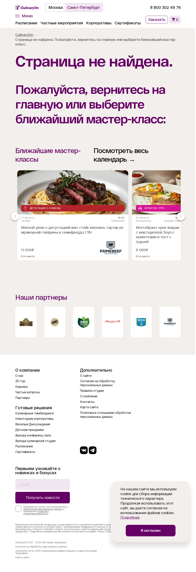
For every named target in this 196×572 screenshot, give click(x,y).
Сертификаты (128, 23)
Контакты (87, 401)
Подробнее (130, 517)
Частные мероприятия (62, 23)
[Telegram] (92, 450)
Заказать (156, 19)
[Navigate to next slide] (181, 216)
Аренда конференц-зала (33, 435)
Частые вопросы (27, 392)
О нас (19, 375)
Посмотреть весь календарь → (121, 155)
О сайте (86, 375)
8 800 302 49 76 (165, 7)
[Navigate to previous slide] (15, 216)
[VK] (84, 450)
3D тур (20, 381)
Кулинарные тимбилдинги (34, 413)
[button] (24, 16)
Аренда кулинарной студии (35, 441)
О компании (88, 396)
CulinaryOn (24, 35)
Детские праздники (29, 429)
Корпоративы (98, 23)
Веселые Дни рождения (32, 424)
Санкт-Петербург (83, 7)
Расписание (26, 23)
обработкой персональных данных (42, 509)
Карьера (21, 386)
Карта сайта (89, 407)
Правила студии (92, 390)
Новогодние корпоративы (34, 418)
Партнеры (22, 397)
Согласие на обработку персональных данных (41, 546)
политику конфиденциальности (36, 512)
